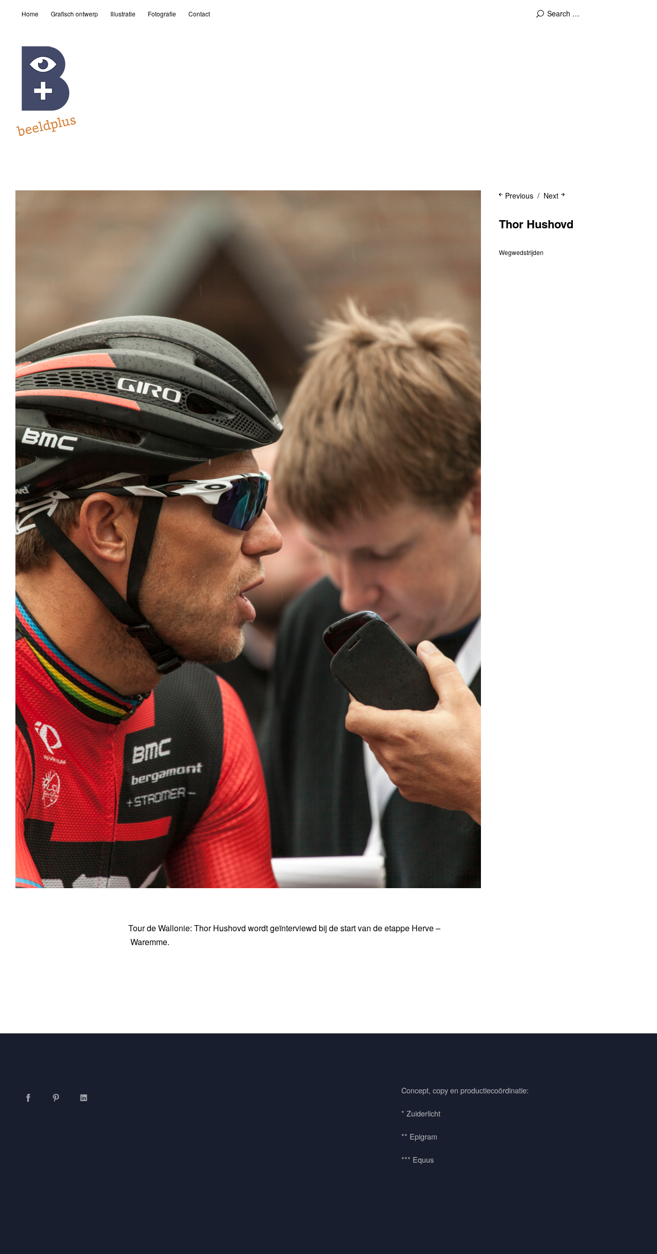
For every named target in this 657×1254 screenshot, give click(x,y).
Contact (199, 13)
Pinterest (56, 1097)
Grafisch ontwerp (74, 13)
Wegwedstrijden (521, 252)
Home (30, 13)
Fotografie (162, 13)
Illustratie (123, 13)
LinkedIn (83, 1097)
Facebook (28, 1097)
